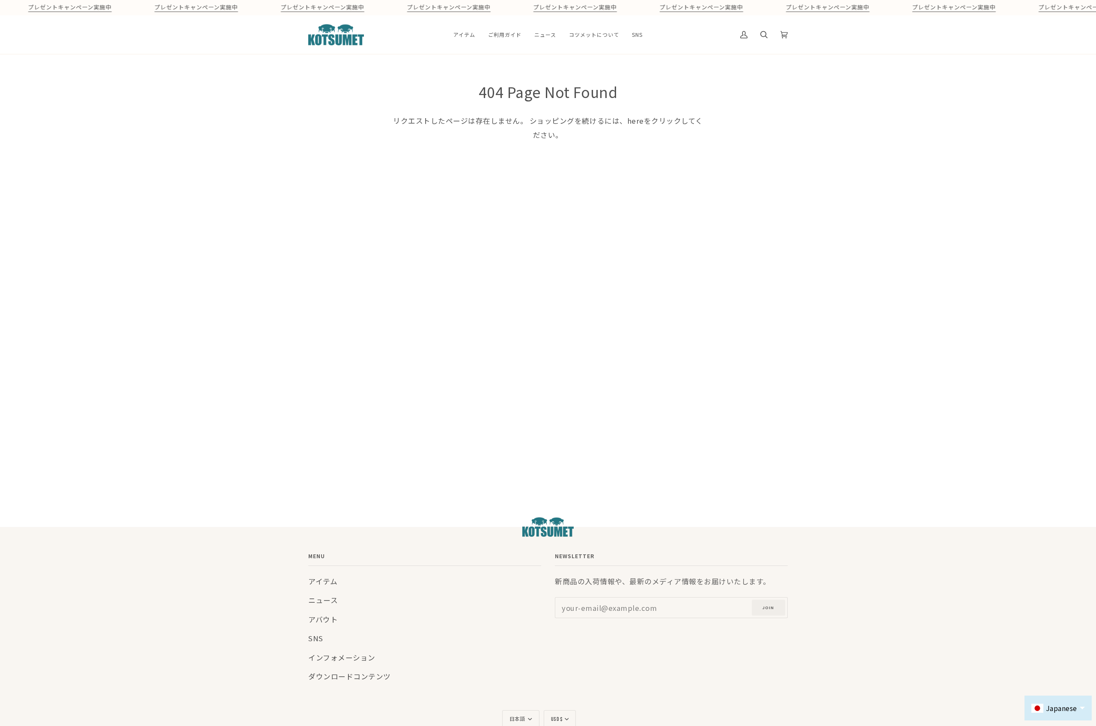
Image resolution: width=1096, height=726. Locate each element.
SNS (315, 638)
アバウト (323, 619)
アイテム (322, 581)
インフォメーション (341, 657)
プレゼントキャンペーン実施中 (69, 7)
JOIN (768, 607)
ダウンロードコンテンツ (349, 676)
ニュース (323, 600)
